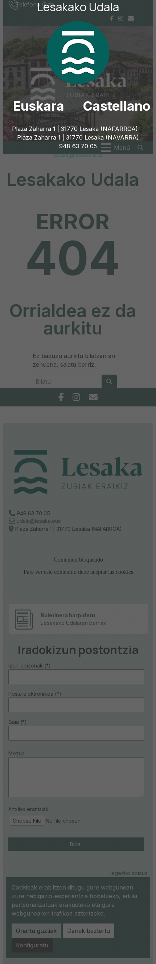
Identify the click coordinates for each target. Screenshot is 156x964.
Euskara (38, 106)
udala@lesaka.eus (78, 154)
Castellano (117, 106)
